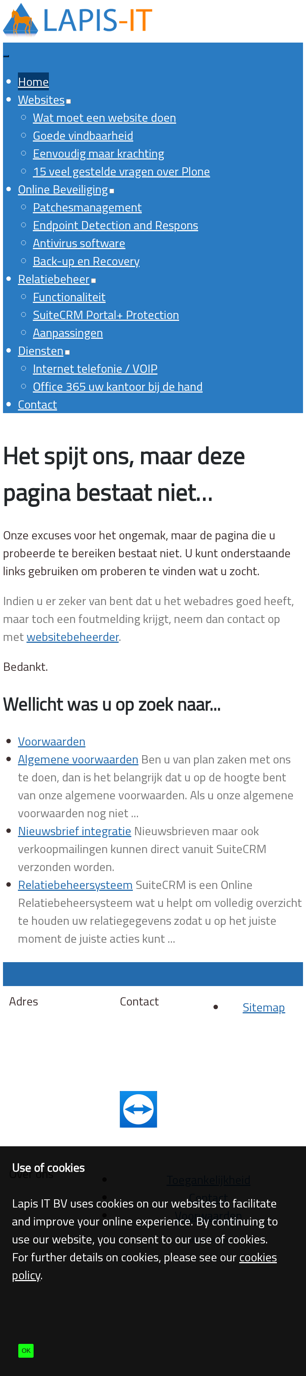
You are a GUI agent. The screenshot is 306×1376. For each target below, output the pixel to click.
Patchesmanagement (87, 207)
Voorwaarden (51, 741)
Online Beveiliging (63, 189)
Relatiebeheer (54, 279)
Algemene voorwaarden (78, 759)
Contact (37, 404)
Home (33, 81)
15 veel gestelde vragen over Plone (121, 171)
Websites (41, 99)
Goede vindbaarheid (83, 135)
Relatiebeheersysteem (75, 884)
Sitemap (264, 1007)
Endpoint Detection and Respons (115, 225)
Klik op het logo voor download (161, 1141)
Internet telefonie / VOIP (95, 368)
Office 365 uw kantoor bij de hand (118, 386)
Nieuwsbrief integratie (74, 831)
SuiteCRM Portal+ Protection (106, 314)
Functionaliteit (69, 297)
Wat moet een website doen (104, 117)
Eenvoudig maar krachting (98, 153)
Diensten (40, 350)
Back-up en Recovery (86, 261)
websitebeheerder (72, 636)
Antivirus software (79, 243)
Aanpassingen (68, 332)
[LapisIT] (77, 34)
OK (26, 1350)
